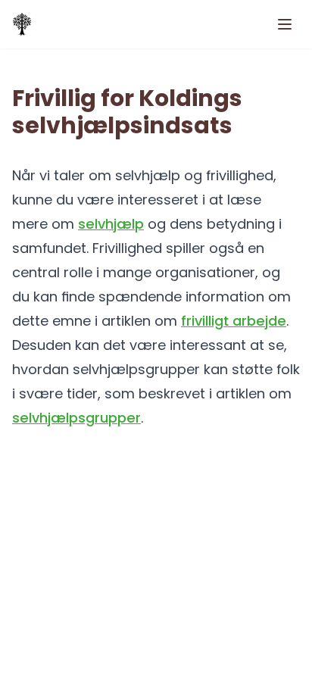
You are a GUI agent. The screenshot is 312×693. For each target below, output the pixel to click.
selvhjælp (111, 223)
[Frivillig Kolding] (22, 24)
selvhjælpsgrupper (76, 417)
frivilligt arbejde (233, 320)
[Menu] (285, 24)
